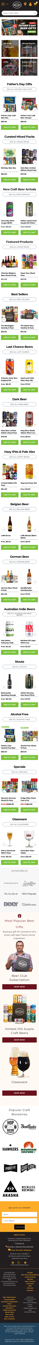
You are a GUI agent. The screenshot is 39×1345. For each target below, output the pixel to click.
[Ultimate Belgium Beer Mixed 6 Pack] (10, 261)
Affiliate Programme (30, 1308)
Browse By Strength (9, 1285)
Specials (19, 767)
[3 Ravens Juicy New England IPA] (10, 366)
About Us (30, 1297)
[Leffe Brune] (10, 524)
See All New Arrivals (19, 194)
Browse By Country (9, 1276)
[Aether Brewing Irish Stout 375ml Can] (29, 681)
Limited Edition (9, 1299)
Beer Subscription (9, 1297)
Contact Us (20, 1243)
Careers (30, 1306)
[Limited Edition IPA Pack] (10, 471)
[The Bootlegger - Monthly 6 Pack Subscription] (10, 314)
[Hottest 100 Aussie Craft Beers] (19, 1009)
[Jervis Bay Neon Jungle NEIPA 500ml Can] (10, 209)
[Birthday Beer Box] (10, 156)
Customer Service (30, 1299)
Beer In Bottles (9, 1319)
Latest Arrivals (30, 1277)
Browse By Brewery (9, 1274)
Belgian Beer (19, 504)
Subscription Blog (30, 1312)
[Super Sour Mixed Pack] (29, 261)
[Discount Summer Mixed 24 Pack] (10, 786)
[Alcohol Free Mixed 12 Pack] (29, 734)
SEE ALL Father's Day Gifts (19, 89)
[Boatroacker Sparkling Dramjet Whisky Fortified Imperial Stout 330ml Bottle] (10, 681)
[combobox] (19, 13)
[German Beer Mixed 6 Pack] (10, 576)
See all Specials (19, 772)
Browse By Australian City (9, 1281)
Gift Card (30, 1288)
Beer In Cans (9, 1316)
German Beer (19, 556)
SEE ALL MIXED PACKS (19, 142)
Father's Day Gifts (19, 84)
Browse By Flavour (9, 1283)
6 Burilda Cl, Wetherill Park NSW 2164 (20, 1246)
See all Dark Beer (19, 404)
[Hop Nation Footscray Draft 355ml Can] (10, 629)
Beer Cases (9, 1314)
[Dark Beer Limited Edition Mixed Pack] (29, 156)
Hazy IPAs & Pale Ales (19, 451)
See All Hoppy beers (19, 457)
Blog (30, 1310)
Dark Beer (19, 399)
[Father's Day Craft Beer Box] (10, 104)
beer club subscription (19, 978)
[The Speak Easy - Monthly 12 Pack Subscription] (29, 314)
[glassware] (19, 1062)
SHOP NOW (19, 987)
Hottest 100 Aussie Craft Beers (19, 1031)
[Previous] (4, 110)
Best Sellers (19, 294)
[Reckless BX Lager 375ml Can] (29, 629)
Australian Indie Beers (19, 609)
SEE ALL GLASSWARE (19, 824)
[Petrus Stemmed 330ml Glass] (10, 839)
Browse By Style (9, 1272)
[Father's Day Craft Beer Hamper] (29, 104)
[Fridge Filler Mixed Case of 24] (29, 786)
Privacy (30, 1304)
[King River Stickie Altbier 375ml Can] (29, 419)
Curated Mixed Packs (19, 136)
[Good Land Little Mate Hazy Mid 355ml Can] (29, 366)
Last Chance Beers (19, 347)
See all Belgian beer (19, 509)
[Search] (34, 13)
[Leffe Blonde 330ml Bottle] (29, 524)
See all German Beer (19, 562)
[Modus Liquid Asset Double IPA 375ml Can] (29, 209)
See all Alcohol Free (19, 719)
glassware (20, 1082)
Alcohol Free (19, 714)
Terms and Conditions (30, 1302)
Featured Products (19, 242)
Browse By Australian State (9, 1278)
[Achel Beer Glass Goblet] (29, 839)
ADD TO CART (10, 232)
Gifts (30, 1286)
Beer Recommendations (30, 1275)
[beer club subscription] (19, 956)
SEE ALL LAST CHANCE (19, 352)
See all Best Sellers (19, 299)
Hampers (30, 1290)
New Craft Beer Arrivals (19, 189)
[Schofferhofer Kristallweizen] (29, 576)
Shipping (30, 1301)
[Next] (35, 110)
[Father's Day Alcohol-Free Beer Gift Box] (10, 734)
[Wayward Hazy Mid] (29, 471)
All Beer (30, 1272)
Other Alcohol (30, 1281)
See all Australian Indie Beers (19, 614)
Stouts (19, 661)
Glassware (19, 819)
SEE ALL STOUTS (19, 667)
